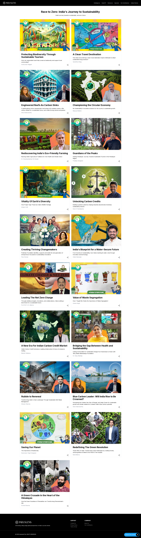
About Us (87, 523)
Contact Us (73, 523)
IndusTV (104, 3)
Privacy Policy (73, 525)
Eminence (110, 3)
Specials (116, 3)
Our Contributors (125, 3)
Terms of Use (73, 526)
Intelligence (97, 3)
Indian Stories (134, 3)
